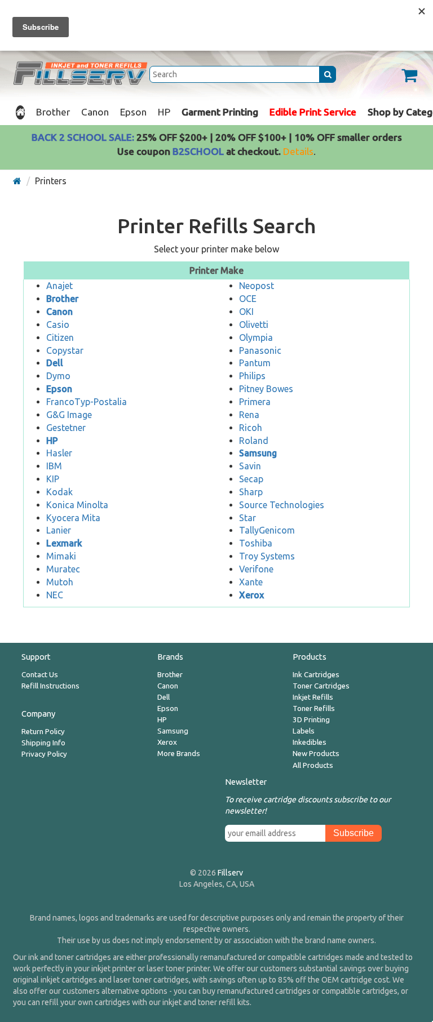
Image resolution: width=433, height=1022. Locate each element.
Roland (253, 441)
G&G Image (69, 415)
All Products (313, 765)
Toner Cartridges (321, 686)
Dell (163, 697)
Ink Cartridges (316, 674)
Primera (255, 402)
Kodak (59, 492)
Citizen (60, 337)
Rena (249, 415)
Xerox (167, 742)
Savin (250, 466)
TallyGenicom (267, 530)
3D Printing (311, 720)
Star (247, 518)
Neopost (256, 286)
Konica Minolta (77, 505)
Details (298, 151)
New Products (316, 753)
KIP (52, 479)
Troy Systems (267, 556)
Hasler (59, 453)
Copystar (64, 350)
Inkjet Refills (313, 697)
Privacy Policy (44, 754)
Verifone (256, 569)
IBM (54, 466)
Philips (252, 376)
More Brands (178, 753)
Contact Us (39, 674)
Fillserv (230, 872)
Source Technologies (281, 505)
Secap (251, 479)
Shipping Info (43, 743)
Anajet (59, 286)
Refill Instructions (50, 686)
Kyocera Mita (73, 518)
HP (164, 111)
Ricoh (250, 428)
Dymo (58, 376)
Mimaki (61, 556)
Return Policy (43, 731)
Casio (57, 324)
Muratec (63, 569)
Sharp (251, 492)
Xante (251, 582)
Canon (95, 111)
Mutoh (59, 582)
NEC (54, 595)
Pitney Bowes (266, 389)
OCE (248, 299)
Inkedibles (309, 742)
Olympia (256, 337)
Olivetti (253, 324)
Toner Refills (314, 708)
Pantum (255, 363)
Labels (304, 731)
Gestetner (66, 428)
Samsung (172, 731)
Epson (133, 111)
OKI (246, 311)
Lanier (58, 530)
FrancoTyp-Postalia (86, 402)
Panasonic (260, 350)
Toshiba (255, 543)
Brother (53, 111)
